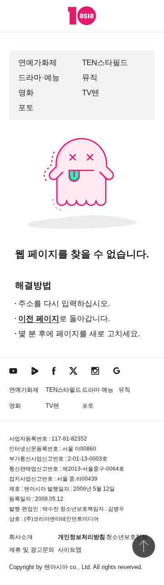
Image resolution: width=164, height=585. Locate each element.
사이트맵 (70, 549)
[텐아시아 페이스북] (54, 370)
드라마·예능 (39, 77)
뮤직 (89, 77)
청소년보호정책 (127, 537)
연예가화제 (37, 62)
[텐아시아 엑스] (73, 370)
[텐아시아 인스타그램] (95, 370)
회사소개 (21, 537)
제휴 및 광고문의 (31, 549)
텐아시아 (56, 567)
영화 (26, 92)
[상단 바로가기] (143, 546)
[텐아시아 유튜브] (13, 370)
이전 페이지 (38, 318)
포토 (26, 107)
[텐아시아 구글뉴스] (116, 370)
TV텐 (90, 92)
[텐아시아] (82, 15)
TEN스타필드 (105, 62)
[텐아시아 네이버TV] (34, 370)
